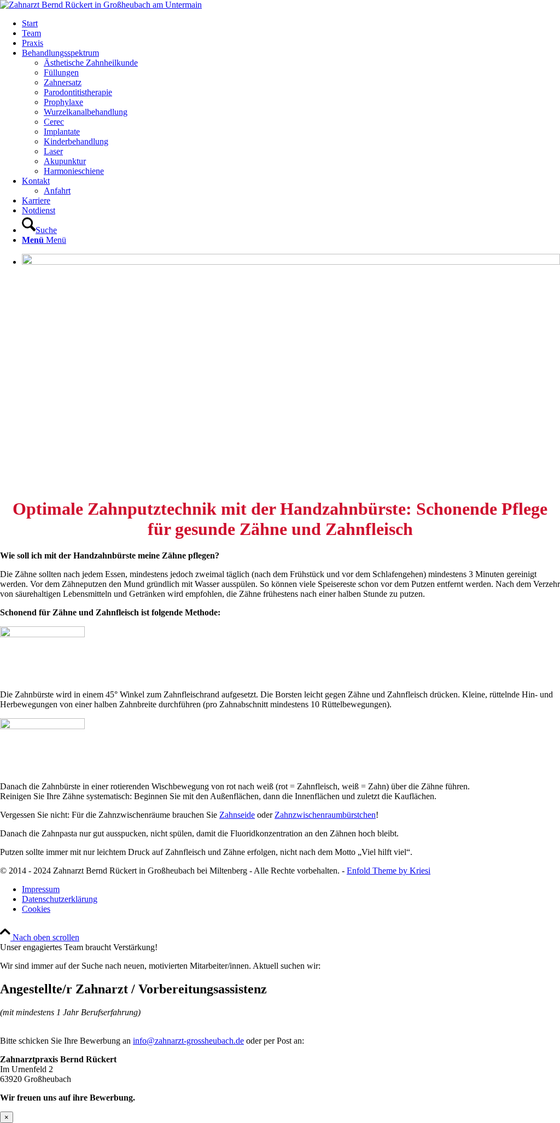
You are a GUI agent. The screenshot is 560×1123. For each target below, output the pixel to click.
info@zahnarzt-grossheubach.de (188, 1040)
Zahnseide (237, 814)
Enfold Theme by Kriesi (388, 870)
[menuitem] (291, 23)
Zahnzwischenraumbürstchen (325, 814)
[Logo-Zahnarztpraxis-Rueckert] (101, 4)
